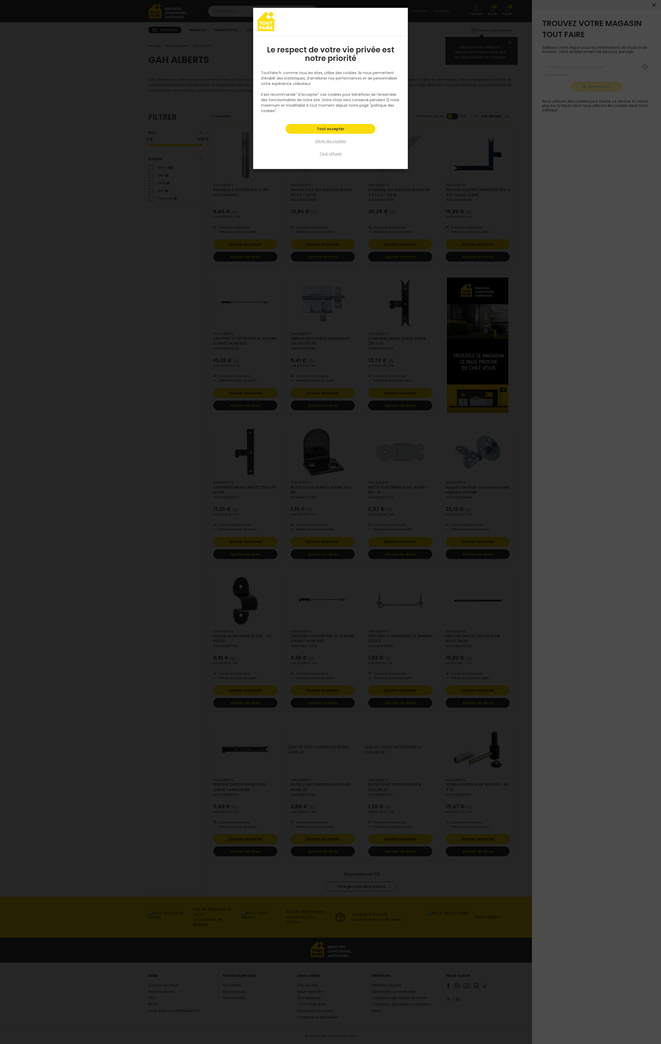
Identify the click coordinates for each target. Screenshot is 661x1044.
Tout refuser (330, 153)
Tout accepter (330, 128)
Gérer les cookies (330, 141)
